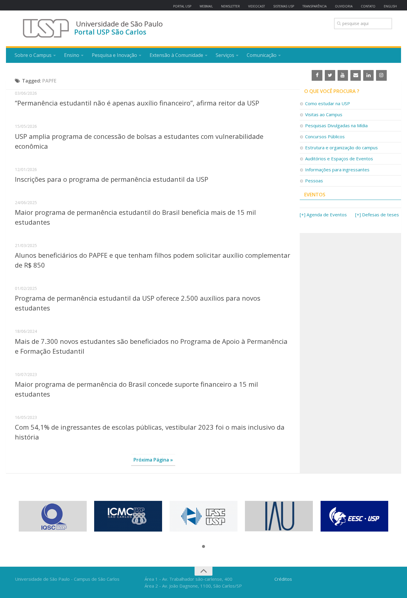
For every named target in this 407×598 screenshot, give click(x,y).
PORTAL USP (182, 6)
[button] (203, 547)
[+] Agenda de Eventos (323, 215)
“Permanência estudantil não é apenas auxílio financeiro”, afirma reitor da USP (137, 102)
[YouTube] (343, 75)
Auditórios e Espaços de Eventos (339, 158)
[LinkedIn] (368, 75)
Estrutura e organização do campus (341, 147)
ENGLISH (390, 6)
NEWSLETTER (230, 6)
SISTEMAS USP (283, 6)
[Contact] (355, 75)
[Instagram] (381, 75)
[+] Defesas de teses (377, 215)
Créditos (283, 579)
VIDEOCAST (256, 6)
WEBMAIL (206, 6)
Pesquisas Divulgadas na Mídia (336, 125)
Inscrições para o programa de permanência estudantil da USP (111, 179)
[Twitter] (330, 75)
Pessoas (314, 181)
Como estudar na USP (327, 103)
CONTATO (368, 6)
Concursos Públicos (325, 136)
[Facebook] (317, 75)
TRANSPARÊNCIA (314, 6)
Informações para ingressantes (337, 170)
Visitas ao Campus (323, 114)
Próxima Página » (153, 459)
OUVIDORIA (343, 6)
